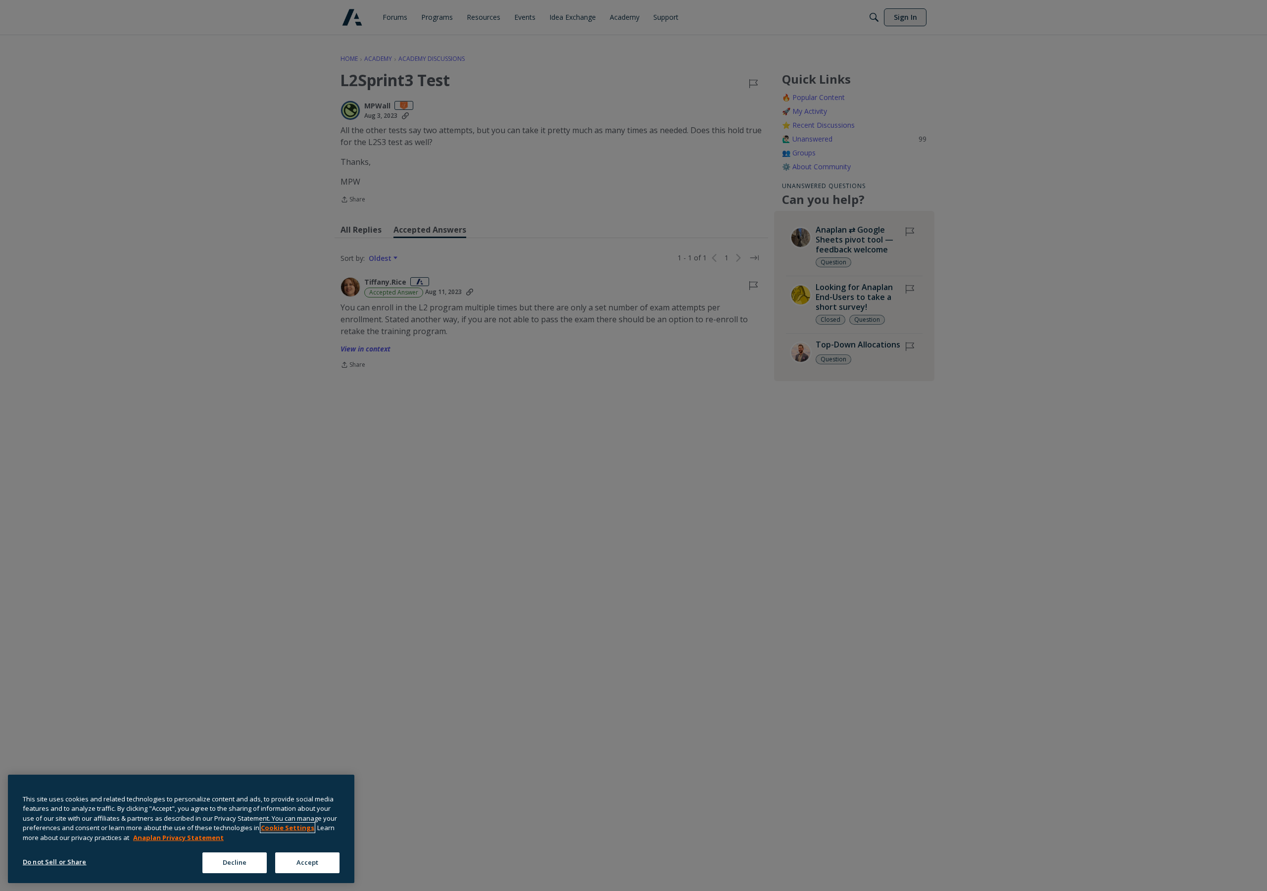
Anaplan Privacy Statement (178, 837)
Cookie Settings (287, 827)
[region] (181, 829)
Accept (307, 862)
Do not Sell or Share (55, 861)
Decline (235, 862)
